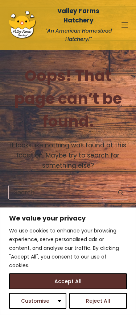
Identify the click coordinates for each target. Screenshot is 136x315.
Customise (35, 300)
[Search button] (121, 192)
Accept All (68, 281)
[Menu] (124, 25)
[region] (68, 261)
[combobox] (61, 192)
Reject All (98, 300)
